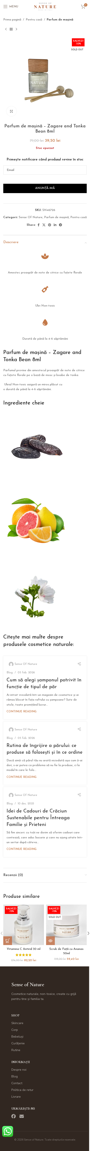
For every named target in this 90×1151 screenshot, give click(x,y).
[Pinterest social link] (49, 225)
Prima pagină (12, 19)
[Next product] (16, 29)
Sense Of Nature (31, 217)
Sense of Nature (27, 984)
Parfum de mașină (60, 19)
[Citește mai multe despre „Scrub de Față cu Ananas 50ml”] (50, 940)
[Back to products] (11, 29)
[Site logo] (45, 6)
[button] (7, 940)
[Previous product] (6, 29)
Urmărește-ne (23, 1109)
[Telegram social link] (60, 225)
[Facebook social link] (38, 225)
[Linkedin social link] (55, 225)
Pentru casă (34, 19)
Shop (15, 1015)
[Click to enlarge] (11, 111)
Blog (10, 672)
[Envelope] (21, 1116)
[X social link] (44, 225)
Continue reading (21, 711)
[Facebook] (13, 1116)
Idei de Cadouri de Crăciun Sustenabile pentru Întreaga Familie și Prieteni (38, 818)
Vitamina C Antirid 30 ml (23, 949)
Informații (20, 1062)
